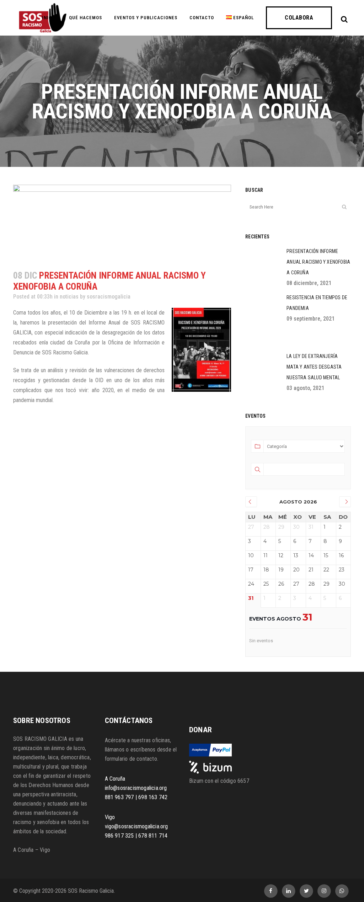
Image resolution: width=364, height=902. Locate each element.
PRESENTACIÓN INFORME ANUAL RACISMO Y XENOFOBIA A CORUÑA (318, 261)
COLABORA (299, 17)
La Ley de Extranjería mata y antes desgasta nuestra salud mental (314, 366)
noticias (69, 296)
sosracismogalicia (108, 296)
